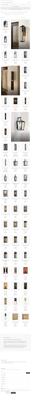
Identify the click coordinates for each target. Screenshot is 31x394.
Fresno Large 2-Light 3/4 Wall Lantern (25, 183)
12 (21, 332)
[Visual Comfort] (7, 2)
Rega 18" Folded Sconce (5, 137)
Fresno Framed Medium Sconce (5, 44)
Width (16, 12)
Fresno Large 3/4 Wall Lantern (25, 75)
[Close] (30, 390)
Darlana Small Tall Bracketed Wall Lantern (5, 183)
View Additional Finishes (15, 110)
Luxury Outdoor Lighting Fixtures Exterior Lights (7, 361)
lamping (25, 12)
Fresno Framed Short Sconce (5, 29)
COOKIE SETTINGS (8, 392)
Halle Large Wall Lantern (5, 229)
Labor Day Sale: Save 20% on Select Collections (7, 0)
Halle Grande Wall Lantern (15, 229)
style (11, 12)
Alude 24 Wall (15, 306)
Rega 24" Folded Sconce (25, 106)
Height (13, 12)
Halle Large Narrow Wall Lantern (5, 214)
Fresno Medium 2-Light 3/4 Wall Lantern (5, 199)
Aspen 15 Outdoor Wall (15, 152)
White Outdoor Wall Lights (17, 361)
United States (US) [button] (4, 388)
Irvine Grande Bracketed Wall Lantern (25, 261)
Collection (22, 12)
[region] (15, 391)
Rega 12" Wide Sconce (15, 106)
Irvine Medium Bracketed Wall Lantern (5, 261)
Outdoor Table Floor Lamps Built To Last (8, 362)
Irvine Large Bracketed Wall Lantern (15, 261)
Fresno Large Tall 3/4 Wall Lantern (5, 106)
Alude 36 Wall (25, 306)
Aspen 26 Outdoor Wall (25, 152)
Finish (8, 12)
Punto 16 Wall (5, 291)
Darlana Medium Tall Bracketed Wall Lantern (15, 183)
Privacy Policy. (8, 391)
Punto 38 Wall (5, 306)
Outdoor (5, 4)
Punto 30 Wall (25, 291)
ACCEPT (13, 392)
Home (3, 4)
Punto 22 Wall (15, 291)
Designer (18, 12)
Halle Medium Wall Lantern (25, 214)
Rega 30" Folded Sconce (5, 121)
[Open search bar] (27, 2)
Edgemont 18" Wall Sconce (25, 229)
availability (5, 12)
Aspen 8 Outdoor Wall (5, 152)
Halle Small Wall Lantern (15, 214)
